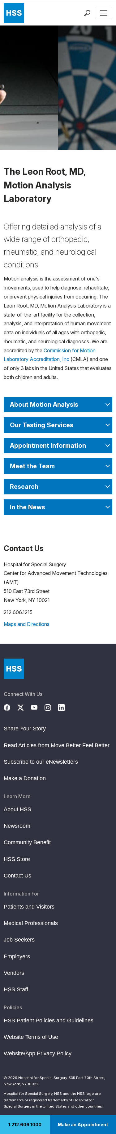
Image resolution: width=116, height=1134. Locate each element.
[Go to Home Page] (14, 669)
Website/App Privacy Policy (37, 1053)
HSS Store (17, 859)
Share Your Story (25, 728)
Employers (17, 956)
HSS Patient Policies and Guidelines (48, 1020)
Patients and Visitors (29, 907)
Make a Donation (25, 778)
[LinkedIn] (65, 706)
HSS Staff (16, 989)
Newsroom (17, 826)
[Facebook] (10, 706)
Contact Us (17, 875)
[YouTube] (38, 706)
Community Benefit (27, 842)
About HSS (17, 809)
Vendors (14, 973)
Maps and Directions (26, 624)
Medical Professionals (31, 923)
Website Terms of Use (31, 1037)
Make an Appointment (83, 1124)
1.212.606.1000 (24, 1124)
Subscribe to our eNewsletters (41, 762)
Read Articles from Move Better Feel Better (57, 745)
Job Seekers (19, 940)
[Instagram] (51, 706)
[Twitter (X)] (24, 706)
